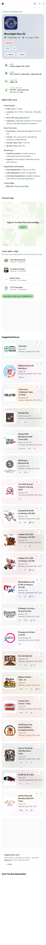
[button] (19, 91)
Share (10, 54)
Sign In (23, 227)
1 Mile (7, 48)
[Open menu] (41, 3)
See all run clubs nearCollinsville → (18, 296)
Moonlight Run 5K (22, 118)
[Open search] (35, 4)
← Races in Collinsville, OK (12, 12)
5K (14, 48)
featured (7, 860)
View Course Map (21, 186)
